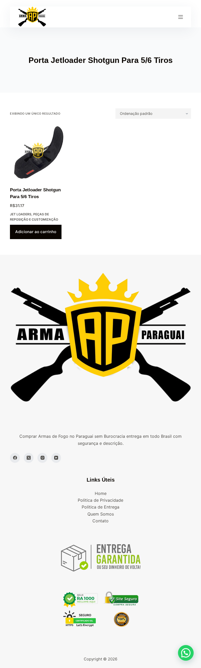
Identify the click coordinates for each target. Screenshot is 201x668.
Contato (100, 520)
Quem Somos (100, 514)
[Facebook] (15, 458)
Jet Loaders (20, 214)
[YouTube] (56, 458)
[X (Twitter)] (29, 458)
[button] (186, 653)
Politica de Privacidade (100, 500)
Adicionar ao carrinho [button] (35, 231)
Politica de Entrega (100, 507)
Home (101, 493)
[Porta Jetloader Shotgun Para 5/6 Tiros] (37, 152)
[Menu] (180, 17)
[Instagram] (42, 458)
